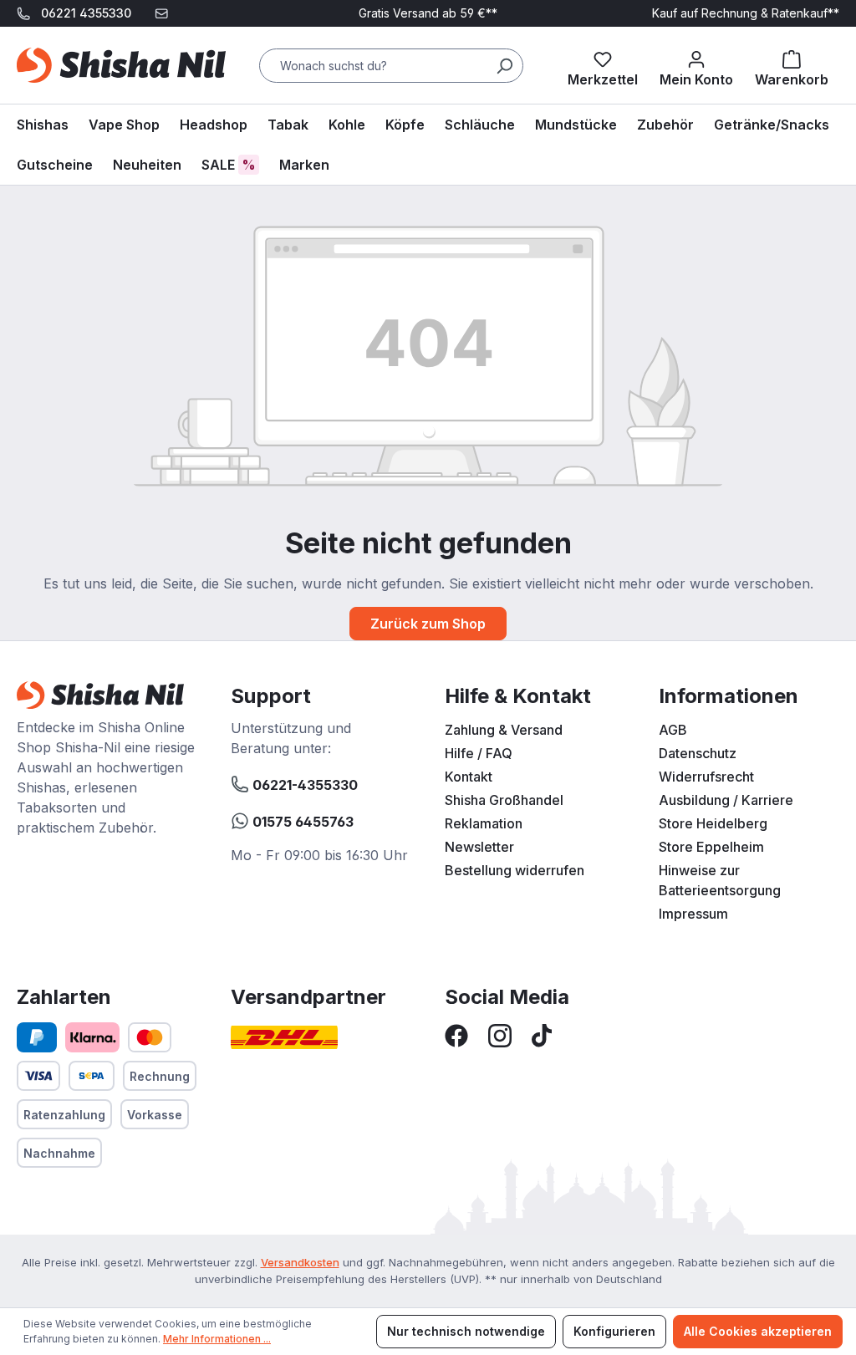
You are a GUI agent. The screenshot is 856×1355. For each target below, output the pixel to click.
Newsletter (479, 846)
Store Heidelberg (713, 823)
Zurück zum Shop (428, 623)
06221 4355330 (86, 13)
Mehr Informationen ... (217, 1338)
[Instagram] (500, 1034)
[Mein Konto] (696, 65)
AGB (673, 729)
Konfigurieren (614, 1331)
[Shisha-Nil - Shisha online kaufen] (121, 65)
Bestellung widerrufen (514, 870)
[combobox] (391, 65)
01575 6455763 (301, 821)
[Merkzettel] (603, 65)
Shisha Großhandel (504, 800)
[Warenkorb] (791, 65)
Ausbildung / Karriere (726, 800)
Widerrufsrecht (706, 776)
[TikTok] (542, 1034)
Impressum (693, 913)
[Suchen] (504, 65)
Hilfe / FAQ (478, 753)
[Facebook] (456, 1034)
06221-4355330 (303, 785)
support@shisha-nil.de (90, 40)
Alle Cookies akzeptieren (758, 1331)
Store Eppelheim (711, 846)
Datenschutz (697, 753)
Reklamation (483, 823)
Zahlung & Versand (504, 729)
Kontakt (468, 776)
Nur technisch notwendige (466, 1331)
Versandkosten (300, 1262)
